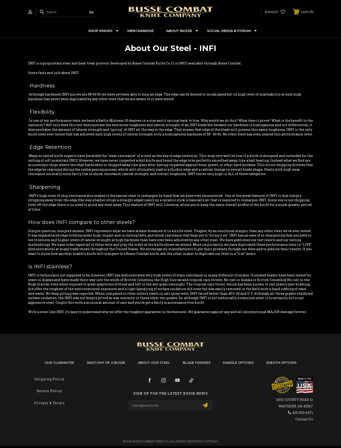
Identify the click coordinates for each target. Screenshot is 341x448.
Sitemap (211, 441)
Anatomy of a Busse (106, 363)
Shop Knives (100, 31)
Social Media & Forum (229, 31)
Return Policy (49, 391)
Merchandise (140, 31)
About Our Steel (154, 363)
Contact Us (304, 419)
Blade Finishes (196, 363)
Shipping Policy (49, 379)
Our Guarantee (59, 363)
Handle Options (238, 363)
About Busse (179, 31)
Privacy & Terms (49, 403)
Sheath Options (281, 363)
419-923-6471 (302, 412)
